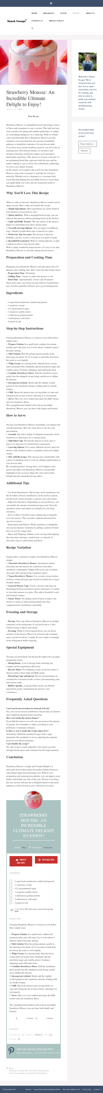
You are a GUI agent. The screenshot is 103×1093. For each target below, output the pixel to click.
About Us (90, 13)
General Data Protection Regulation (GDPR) (47, 1089)
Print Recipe (33, 116)
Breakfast (48, 13)
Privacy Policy (56, 20)
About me (28, 1089)
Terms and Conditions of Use (71, 1089)
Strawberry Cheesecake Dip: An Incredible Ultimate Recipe (29, 1070)
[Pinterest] (51, 3)
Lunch (63, 13)
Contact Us (37, 20)
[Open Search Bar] (32, 28)
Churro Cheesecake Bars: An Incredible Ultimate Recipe (28, 1073)
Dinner (76, 13)
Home (34, 13)
